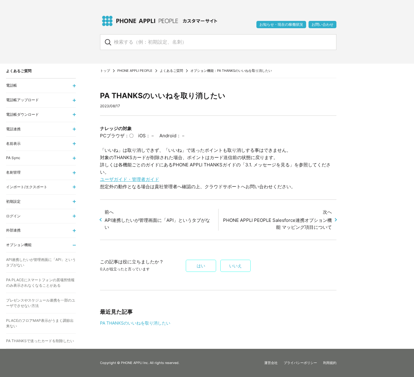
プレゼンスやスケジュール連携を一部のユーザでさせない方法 (40, 303)
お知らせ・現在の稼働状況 (281, 24)
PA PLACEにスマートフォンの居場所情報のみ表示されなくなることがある (40, 283)
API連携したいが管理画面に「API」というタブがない (157, 219)
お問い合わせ (322, 24)
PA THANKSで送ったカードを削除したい (40, 341)
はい (201, 265)
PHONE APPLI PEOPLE (134, 70)
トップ (105, 70)
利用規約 (329, 363)
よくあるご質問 (171, 70)
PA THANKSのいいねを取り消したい (135, 322)
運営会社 (271, 363)
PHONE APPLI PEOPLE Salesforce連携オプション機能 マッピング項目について (277, 219)
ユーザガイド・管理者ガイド (129, 179)
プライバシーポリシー (300, 363)
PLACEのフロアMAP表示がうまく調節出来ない (40, 323)
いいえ (235, 265)
